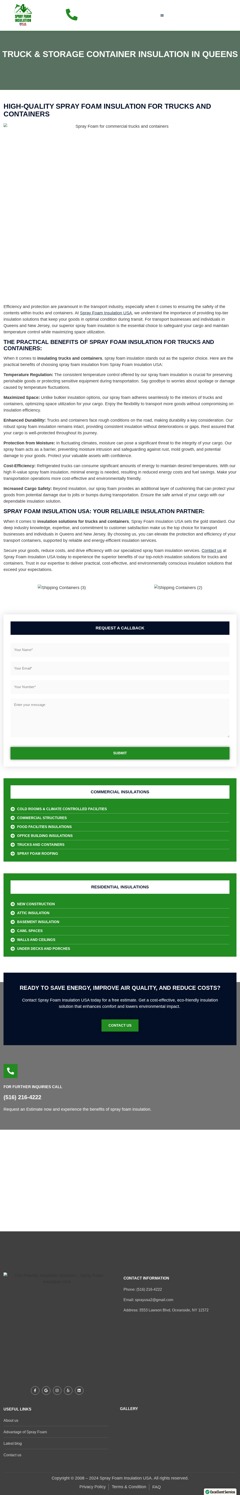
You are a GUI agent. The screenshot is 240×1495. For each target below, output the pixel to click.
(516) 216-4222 (22, 1097)
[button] (162, 15)
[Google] (46, 1390)
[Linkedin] (79, 1390)
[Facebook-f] (35, 1390)
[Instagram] (57, 1390)
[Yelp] (68, 1390)
